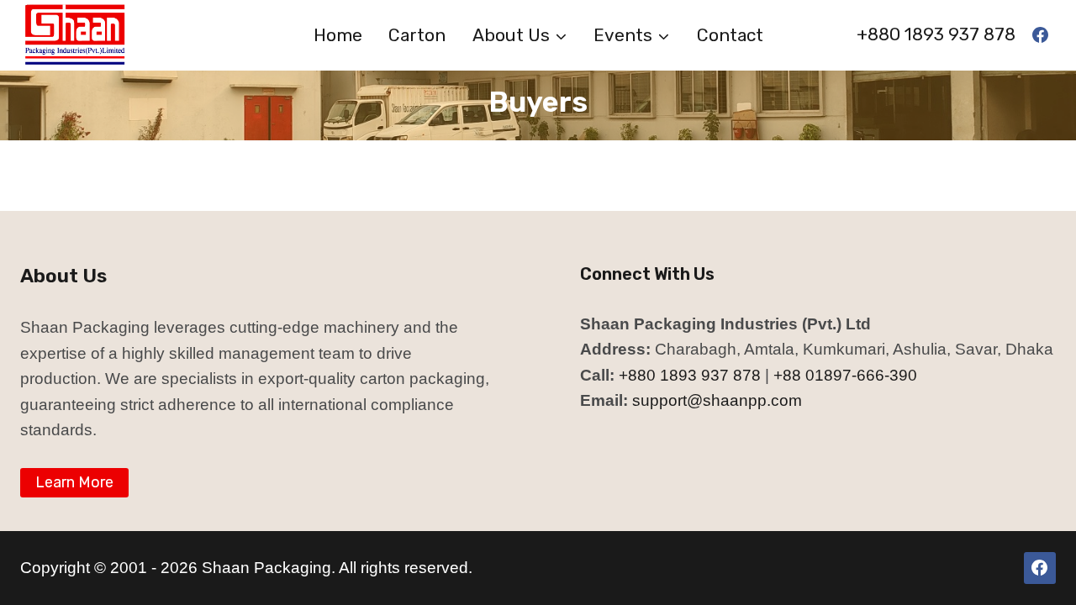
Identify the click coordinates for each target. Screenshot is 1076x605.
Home (338, 34)
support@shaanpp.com (717, 400)
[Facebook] (1040, 35)
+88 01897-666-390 (845, 375)
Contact (730, 34)
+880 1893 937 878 (936, 34)
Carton (417, 34)
